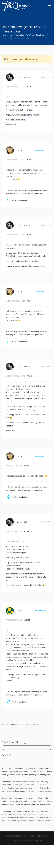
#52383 (29, 376)
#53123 (27, 620)
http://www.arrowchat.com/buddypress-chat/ (25, 266)
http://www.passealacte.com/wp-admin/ (23, 562)
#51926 (29, 87)
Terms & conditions (20, 840)
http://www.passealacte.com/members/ (22, 115)
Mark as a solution (8, 200)
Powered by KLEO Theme (37, 836)
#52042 (29, 160)
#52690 (27, 531)
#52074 (29, 235)
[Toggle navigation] (49, 5)
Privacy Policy (36, 840)
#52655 (27, 466)
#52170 (29, 301)
